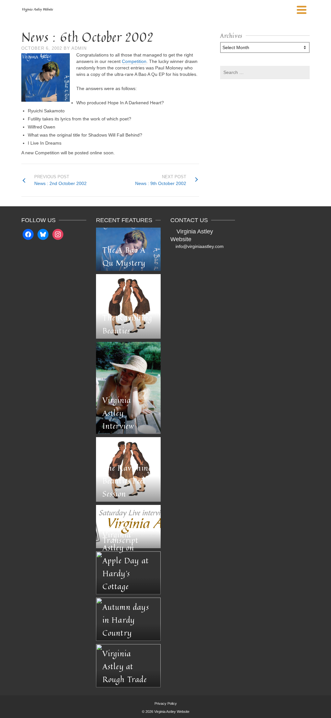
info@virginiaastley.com (200, 246)
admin (79, 48)
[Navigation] (302, 9)
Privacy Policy (166, 703)
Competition (134, 61)
